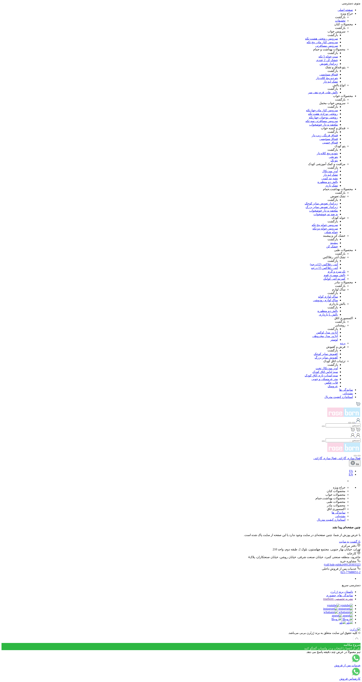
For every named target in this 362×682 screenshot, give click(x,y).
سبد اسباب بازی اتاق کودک (321, 375)
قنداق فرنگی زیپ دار (325, 135)
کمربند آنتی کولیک (334, 278)
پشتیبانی (348, 393)
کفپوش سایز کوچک (326, 354)
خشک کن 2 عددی (327, 60)
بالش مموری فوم (334, 275)
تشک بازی (331, 185)
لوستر (334, 339)
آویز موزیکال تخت (327, 368)
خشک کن (332, 246)
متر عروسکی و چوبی (324, 379)
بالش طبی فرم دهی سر (323, 92)
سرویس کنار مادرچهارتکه (322, 110)
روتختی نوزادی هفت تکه (323, 113)
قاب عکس (331, 382)
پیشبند (334, 242)
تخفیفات (340, 20)
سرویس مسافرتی (326, 45)
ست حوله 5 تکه (328, 56)
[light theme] (358, 455)
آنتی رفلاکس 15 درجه (324, 268)
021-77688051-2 (350, 572)
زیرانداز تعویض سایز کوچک (321, 203)
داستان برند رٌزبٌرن (341, 591)
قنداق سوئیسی (328, 74)
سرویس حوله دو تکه (325, 228)
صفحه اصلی (345, 10)
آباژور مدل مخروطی (325, 336)
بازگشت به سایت (349, 541)
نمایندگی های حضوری (339, 595)
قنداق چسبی (330, 142)
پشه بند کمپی (329, 178)
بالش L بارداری (328, 314)
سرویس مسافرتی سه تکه (321, 121)
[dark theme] (355, 455)
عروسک (333, 386)
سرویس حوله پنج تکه (325, 225)
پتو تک (334, 160)
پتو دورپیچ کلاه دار (327, 78)
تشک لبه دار (330, 81)
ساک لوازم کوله (328, 296)
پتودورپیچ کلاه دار (327, 153)
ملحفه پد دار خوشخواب (323, 124)
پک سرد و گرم (336, 271)
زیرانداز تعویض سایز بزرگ (322, 207)
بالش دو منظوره (328, 182)
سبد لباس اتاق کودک (325, 371)
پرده (342, 343)
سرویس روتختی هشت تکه (321, 38)
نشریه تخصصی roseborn (338, 599)
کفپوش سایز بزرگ (326, 357)
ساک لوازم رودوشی (325, 300)
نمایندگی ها (346, 389)
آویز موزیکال (330, 171)
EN (351, 474)
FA (357, 464)
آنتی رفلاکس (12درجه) (324, 264)
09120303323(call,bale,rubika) (342, 564)
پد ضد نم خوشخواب (326, 214)
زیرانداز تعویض (329, 63)
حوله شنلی (331, 232)
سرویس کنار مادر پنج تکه (322, 42)
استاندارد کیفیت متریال (338, 397)
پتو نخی (333, 156)
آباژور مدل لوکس (327, 332)
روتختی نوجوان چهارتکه (323, 117)
